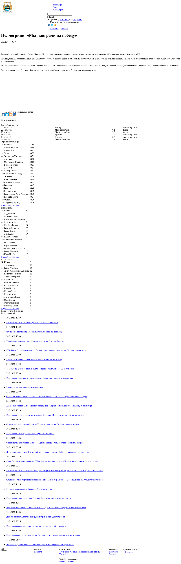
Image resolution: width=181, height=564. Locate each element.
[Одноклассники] (55, 25)
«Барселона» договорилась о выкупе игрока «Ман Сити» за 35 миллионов (40, 369)
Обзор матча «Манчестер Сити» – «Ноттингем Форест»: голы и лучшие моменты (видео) (46, 396)
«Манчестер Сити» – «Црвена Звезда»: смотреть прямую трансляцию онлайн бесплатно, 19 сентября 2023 (54, 470)
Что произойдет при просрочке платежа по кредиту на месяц (34, 332)
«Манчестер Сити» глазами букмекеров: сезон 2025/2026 (32, 322)
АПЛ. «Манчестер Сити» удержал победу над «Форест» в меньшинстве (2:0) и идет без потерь (49, 406)
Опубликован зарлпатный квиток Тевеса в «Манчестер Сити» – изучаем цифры (42, 424)
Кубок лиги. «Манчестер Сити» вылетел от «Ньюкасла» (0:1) (34, 359)
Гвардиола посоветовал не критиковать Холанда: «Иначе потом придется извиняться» (45, 415)
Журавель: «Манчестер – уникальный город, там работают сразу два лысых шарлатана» (46, 507)
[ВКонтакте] (49, 25)
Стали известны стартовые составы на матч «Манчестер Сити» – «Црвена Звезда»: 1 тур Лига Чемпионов (54, 480)
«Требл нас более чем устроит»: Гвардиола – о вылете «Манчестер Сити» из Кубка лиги (46, 350)
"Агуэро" (77, 19)
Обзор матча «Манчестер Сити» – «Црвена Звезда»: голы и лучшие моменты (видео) (44, 443)
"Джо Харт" (63, 19)
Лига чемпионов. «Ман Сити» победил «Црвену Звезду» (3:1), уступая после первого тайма (48, 452)
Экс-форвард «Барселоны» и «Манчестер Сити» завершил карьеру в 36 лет (40, 544)
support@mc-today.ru (68, 561)
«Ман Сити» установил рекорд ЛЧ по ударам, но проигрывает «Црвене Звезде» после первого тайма (52, 461)
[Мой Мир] (14, 114)
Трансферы (58, 9)
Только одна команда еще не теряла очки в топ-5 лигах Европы (35, 341)
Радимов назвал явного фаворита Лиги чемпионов (29, 489)
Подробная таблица (10, 205)
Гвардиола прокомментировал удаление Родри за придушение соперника (39, 378)
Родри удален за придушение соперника (24, 387)
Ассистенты (94, 552)
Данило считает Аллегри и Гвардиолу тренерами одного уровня (35, 517)
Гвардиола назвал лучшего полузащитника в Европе (30, 433)
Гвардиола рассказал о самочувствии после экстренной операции (36, 526)
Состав (56, 7)
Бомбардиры (83, 552)
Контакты (54, 28)
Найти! (51, 17)
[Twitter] (52, 25)
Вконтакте (129, 552)
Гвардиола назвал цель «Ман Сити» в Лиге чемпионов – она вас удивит (39, 498)
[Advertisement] (32, 47)
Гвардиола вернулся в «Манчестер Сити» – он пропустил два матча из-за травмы (43, 535)
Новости (38, 552)
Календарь (57, 5)
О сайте (64, 28)
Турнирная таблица (68, 552)
